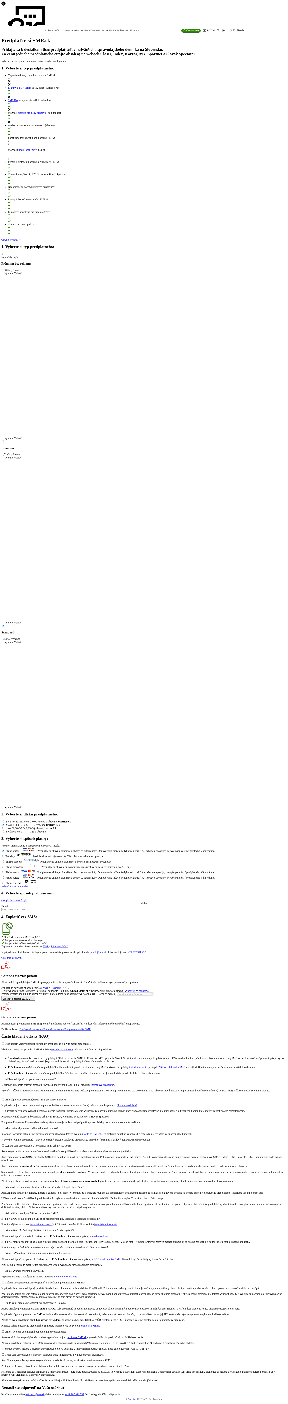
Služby (57, 30)
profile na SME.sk (91, 1134)
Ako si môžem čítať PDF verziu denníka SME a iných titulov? (38, 1253)
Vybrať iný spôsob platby (14, 886)
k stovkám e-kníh (138, 1067)
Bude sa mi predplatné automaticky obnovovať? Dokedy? (35, 1302)
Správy (47, 30)
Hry (110, 30)
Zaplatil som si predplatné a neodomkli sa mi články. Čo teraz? (38, 1145)
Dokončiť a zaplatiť (16, 999)
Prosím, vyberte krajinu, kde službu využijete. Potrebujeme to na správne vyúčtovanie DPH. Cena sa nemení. (59, 993)
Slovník (105, 30)
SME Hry (13, 100)
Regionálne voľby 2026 (124, 30)
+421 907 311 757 (136, 952)
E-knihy (12, 87)
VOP (46, 946)
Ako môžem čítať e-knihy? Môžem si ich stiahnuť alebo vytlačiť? (39, 1230)
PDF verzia (25, 87)
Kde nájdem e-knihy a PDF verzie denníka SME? (31, 1213)
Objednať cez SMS (11, 957)
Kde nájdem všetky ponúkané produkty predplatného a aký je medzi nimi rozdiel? (48, 1043)
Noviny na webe (71, 30)
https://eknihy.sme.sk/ (41, 1224)
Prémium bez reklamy (65, 1276)
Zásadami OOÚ (59, 946)
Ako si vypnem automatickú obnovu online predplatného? (35, 1331)
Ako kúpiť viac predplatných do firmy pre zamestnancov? (35, 1099)
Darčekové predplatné (102, 1084)
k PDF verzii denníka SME (170, 1067)
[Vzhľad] (224, 30)
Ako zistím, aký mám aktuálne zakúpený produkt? (31, 1128)
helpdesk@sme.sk (96, 952)
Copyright (132, 1399)
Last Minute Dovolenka (90, 30)
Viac (138, 30)
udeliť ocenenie (26, 149)
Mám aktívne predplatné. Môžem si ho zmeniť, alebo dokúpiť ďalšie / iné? (44, 1187)
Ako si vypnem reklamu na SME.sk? (24, 1270)
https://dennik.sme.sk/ (105, 1224)
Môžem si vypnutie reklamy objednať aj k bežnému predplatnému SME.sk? (45, 1282)
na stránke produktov (62, 1049)
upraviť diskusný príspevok (32, 112)
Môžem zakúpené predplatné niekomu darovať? (30, 1079)
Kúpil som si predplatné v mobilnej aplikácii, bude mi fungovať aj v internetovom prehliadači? (54, 1354)
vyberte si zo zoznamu (136, 990)
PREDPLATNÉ (191, 30)
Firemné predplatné (127, 1105)
